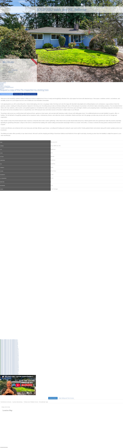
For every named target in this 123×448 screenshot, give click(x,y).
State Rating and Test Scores (66, 398)
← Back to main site (3, 447)
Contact (2, 88)
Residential (14, 70)
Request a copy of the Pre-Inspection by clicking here (24, 90)
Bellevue (10, 72)
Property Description (6, 94)
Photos (2, 85)
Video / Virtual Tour (5, 86)
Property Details (18, 94)
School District (53, 398)
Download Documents (30, 94)
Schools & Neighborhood (6, 87)
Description (3, 82)
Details (2, 83)
